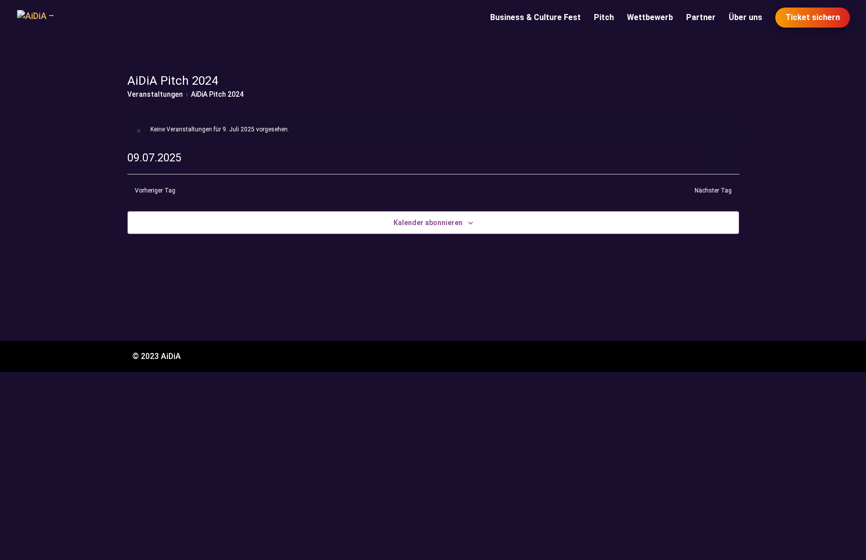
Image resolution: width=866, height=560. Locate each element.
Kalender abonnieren (428, 223)
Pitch (604, 18)
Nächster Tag (713, 190)
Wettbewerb (650, 18)
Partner (701, 18)
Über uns (745, 18)
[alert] (433, 129)
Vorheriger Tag (155, 190)
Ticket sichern (812, 17)
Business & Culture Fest (535, 18)
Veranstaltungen (155, 94)
